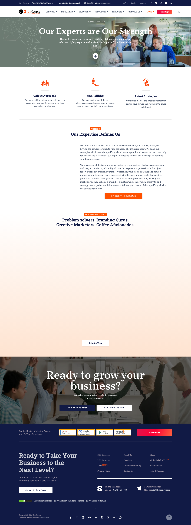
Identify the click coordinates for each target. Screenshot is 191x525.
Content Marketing (132, 465)
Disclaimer (39, 500)
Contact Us (134, 12)
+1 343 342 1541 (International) (68, 3)
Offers (125, 3)
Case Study (129, 460)
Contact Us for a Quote (35, 490)
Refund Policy (84, 500)
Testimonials (156, 465)
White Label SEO (159, 460)
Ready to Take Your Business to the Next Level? (48, 462)
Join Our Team (95, 343)
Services (50, 12)
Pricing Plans (103, 471)
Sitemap (102, 500)
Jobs (102, 465)
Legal (94, 500)
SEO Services (103, 455)
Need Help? (164, 12)
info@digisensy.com (103, 3)
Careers (143, 3)
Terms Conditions (68, 500)
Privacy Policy (52, 500)
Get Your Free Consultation (123, 195)
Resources (100, 12)
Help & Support (157, 471)
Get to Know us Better (77, 407)
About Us (128, 455)
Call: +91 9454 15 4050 (114, 407)
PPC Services (103, 460)
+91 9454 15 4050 (119, 490)
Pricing (134, 3)
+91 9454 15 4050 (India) (44, 3)
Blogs (152, 455)
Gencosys (45, 517)
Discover (83, 12)
